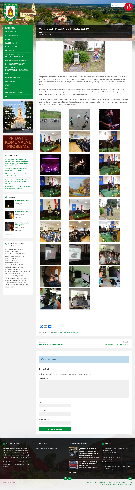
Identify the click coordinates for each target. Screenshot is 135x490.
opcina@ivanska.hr (112, 462)
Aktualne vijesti (94, 457)
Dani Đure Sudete (69, 333)
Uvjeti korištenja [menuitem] (118, 484)
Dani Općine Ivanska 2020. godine (22, 224)
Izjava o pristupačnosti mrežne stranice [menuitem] (119, 482)
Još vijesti (72, 472)
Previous (42, 342)
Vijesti (50, 34)
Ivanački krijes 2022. (22, 201)
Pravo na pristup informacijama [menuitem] (95, 482)
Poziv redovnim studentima (117, 344)
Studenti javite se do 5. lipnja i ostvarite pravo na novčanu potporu (17, 187)
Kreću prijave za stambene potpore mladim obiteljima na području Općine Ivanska (17, 181)
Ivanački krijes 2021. (22, 212)
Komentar (43, 379)
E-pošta (42, 411)
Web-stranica (44, 419)
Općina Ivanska (57, 333)
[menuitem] (18, 28)
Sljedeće (125, 342)
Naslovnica (42, 34)
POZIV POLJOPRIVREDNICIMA (51, 344)
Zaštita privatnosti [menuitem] (105, 484)
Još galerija (9, 235)
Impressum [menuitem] (128, 484)
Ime (41, 402)
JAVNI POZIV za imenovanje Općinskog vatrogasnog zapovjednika (17, 169)
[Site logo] (10, 21)
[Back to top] (130, 478)
